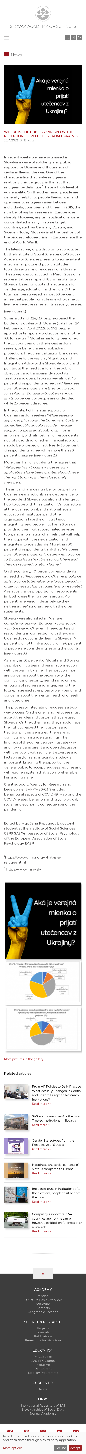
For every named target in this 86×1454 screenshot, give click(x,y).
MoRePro (43, 1365)
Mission (43, 1296)
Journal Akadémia (43, 1413)
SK (79, 37)
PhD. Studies (43, 1357)
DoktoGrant (43, 1369)
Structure (43, 1304)
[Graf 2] (43, 1027)
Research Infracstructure (43, 1340)
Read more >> (41, 1104)
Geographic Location (43, 1312)
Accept (75, 1448)
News (16, 55)
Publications (43, 1336)
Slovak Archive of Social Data (43, 1409)
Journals (43, 1332)
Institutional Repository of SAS (43, 1405)
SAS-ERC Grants (43, 1361)
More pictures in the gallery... (24, 1059)
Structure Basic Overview (43, 1300)
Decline (60, 1448)
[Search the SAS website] (67, 37)
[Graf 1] (43, 981)
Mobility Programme (43, 1373)
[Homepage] (43, 14)
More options (12, 1448)
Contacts (43, 1308)
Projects (43, 1328)
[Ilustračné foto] (43, 94)
